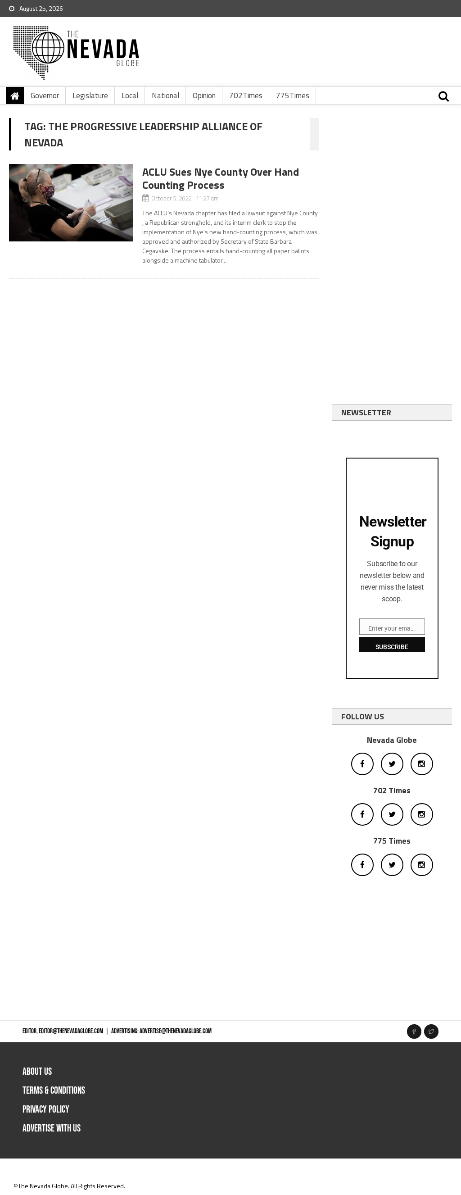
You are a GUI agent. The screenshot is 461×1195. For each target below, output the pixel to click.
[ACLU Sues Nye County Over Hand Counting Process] (71, 202)
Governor (45, 95)
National (165, 95)
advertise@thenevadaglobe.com (176, 1031)
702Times (245, 95)
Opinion (204, 95)
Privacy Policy (46, 1110)
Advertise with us (52, 1128)
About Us (37, 1072)
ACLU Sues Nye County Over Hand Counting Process (220, 178)
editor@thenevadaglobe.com (71, 1031)
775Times (292, 95)
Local (130, 95)
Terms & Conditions (54, 1091)
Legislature (90, 95)
